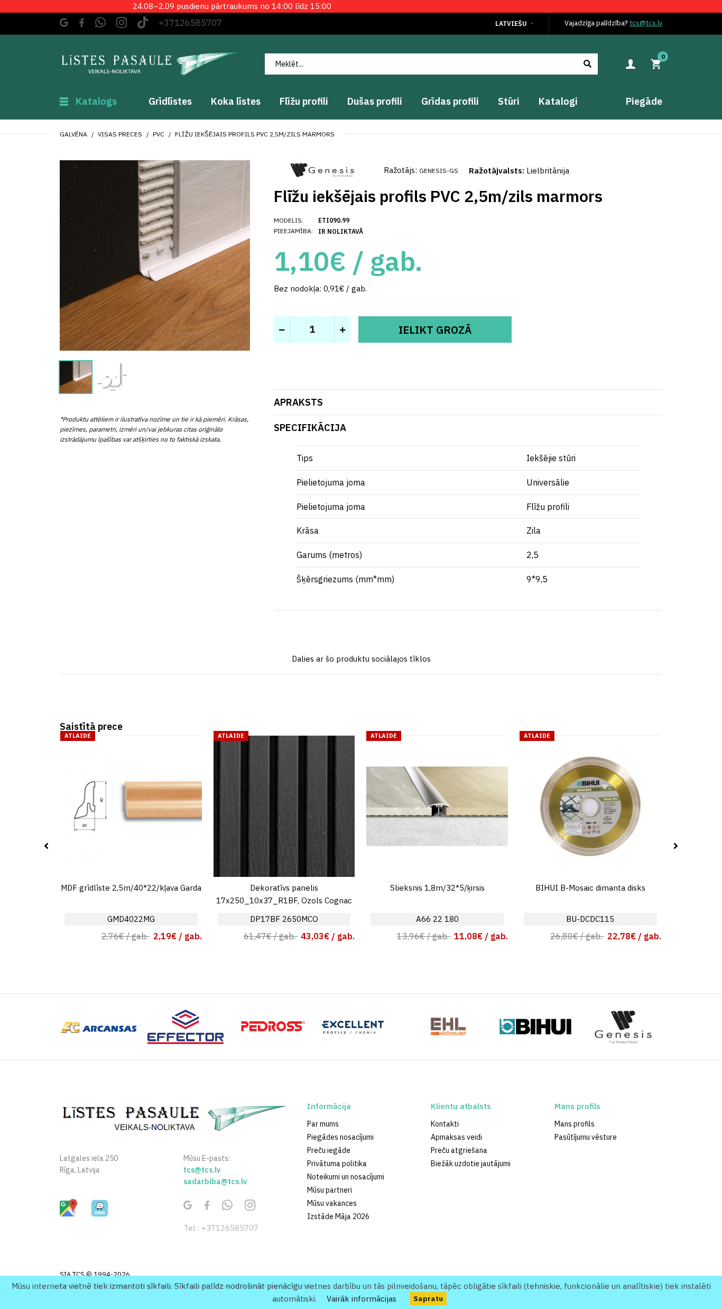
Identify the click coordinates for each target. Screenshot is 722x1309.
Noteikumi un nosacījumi (345, 1177)
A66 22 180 (437, 919)
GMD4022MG (131, 919)
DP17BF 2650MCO (284, 919)
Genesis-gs (438, 171)
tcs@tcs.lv (646, 23)
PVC (158, 134)
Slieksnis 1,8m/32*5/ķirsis (437, 888)
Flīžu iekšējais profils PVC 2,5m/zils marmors (255, 134)
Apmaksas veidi (456, 1137)
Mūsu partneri (329, 1190)
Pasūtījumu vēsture (585, 1137)
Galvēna (73, 134)
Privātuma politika (337, 1163)
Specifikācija (310, 428)
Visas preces (120, 134)
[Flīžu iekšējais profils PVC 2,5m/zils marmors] (155, 255)
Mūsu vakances (332, 1203)
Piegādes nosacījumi (340, 1137)
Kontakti (445, 1124)
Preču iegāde (328, 1150)
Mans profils (574, 1124)
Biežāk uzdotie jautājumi (471, 1163)
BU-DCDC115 (590, 919)
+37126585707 (190, 23)
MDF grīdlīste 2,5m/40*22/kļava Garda (131, 888)
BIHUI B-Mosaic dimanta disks (590, 888)
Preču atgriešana (459, 1150)
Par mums (323, 1124)
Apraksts (298, 402)
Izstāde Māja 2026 (338, 1216)
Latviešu (511, 24)
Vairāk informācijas (361, 1299)
